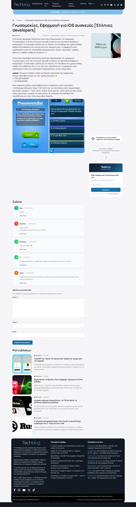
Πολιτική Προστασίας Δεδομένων (30, 496)
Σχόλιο (15, 297)
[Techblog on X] (115, 5)
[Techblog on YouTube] (111, 5)
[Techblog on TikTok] (118, 5)
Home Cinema (71, 5)
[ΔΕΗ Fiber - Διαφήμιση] (106, 45)
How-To (47, 5)
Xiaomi (82, 12)
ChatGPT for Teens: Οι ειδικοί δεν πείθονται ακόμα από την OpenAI (58, 359)
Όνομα (15, 322)
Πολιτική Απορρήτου (113, 193)
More (90, 4)
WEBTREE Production (34, 499)
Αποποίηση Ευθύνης (95, 496)
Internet (83, 4)
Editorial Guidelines (107, 496)
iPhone (66, 12)
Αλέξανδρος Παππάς (78, 35)
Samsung (74, 12)
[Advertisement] (48, 176)
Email (14, 331)
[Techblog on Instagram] (108, 5)
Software (17, 35)
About (25, 499)
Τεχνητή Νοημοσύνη (56, 5)
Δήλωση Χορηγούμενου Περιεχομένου (63, 496)
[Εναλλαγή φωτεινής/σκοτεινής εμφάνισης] (121, 4)
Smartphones (37, 4)
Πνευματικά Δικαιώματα (82, 496)
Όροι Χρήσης (16, 496)
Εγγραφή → (106, 190)
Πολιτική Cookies (46, 496)
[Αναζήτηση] (102, 4)
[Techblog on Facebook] (104, 5)
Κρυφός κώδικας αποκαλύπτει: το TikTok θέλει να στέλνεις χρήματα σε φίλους (55, 401)
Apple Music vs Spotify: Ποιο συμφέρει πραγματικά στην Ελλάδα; (58, 380)
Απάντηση (23, 215)
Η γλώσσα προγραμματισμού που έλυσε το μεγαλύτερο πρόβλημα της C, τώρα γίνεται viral (57, 422)
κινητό (37, 66)
